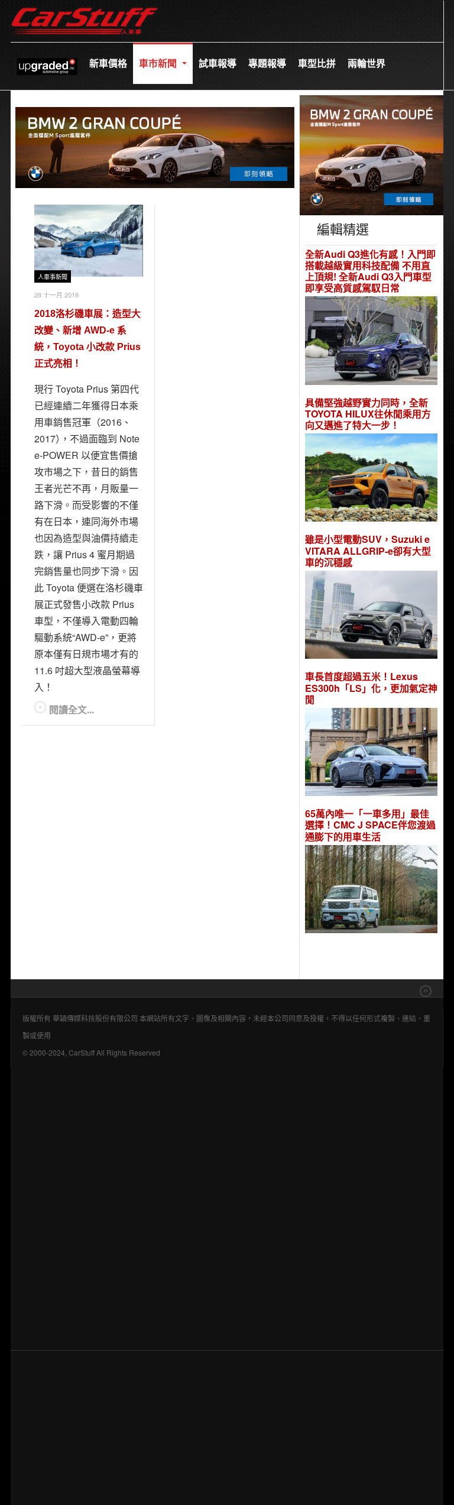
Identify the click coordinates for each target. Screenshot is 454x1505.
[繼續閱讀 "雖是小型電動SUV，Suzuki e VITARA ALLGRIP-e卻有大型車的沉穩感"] (371, 616)
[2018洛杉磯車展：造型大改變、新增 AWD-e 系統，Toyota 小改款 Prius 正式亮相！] (88, 241)
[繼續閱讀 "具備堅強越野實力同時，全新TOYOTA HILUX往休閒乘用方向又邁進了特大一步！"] (371, 479)
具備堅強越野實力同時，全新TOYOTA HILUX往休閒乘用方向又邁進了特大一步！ (368, 414)
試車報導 (217, 63)
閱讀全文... (71, 709)
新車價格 (108, 63)
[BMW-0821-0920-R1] (371, 153)
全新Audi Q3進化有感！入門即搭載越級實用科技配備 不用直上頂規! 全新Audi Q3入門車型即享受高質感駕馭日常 (370, 271)
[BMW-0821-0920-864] (154, 146)
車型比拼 (317, 63)
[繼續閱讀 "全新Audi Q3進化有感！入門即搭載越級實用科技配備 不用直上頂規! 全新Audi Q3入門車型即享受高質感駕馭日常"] (371, 342)
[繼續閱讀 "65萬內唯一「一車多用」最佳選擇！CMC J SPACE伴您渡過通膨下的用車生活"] (371, 891)
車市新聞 (159, 63)
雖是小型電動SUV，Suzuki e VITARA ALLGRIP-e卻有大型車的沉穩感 (368, 550)
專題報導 (267, 63)
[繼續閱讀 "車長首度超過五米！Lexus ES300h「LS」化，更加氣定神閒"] (371, 753)
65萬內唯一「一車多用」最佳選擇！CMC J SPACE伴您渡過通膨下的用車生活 (370, 825)
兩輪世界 (366, 63)
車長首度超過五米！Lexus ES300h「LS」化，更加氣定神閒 (371, 688)
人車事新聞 (52, 277)
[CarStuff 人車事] (84, 6)
